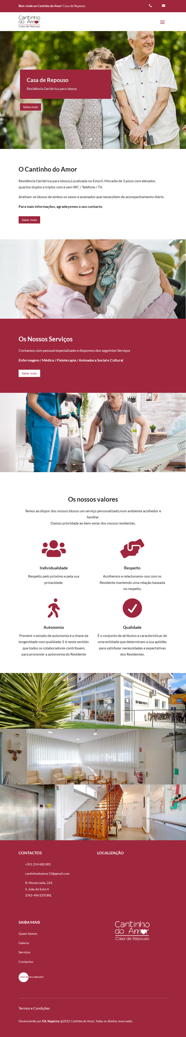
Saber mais (29, 220)
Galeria (24, 943)
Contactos (26, 962)
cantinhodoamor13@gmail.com (47, 873)
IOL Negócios (51, 1021)
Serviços (24, 952)
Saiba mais (30, 107)
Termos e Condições (34, 1008)
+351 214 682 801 (38, 864)
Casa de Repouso (48, 80)
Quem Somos (28, 933)
